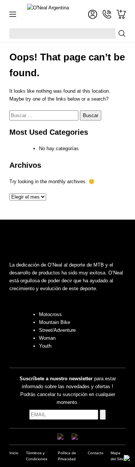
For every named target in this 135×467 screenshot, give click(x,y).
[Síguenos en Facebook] (60, 437)
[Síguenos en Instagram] (75, 437)
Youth (45, 346)
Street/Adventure (57, 330)
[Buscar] (122, 33)
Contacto (96, 453)
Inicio (13, 453)
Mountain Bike (54, 322)
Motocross (50, 314)
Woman (47, 338)
